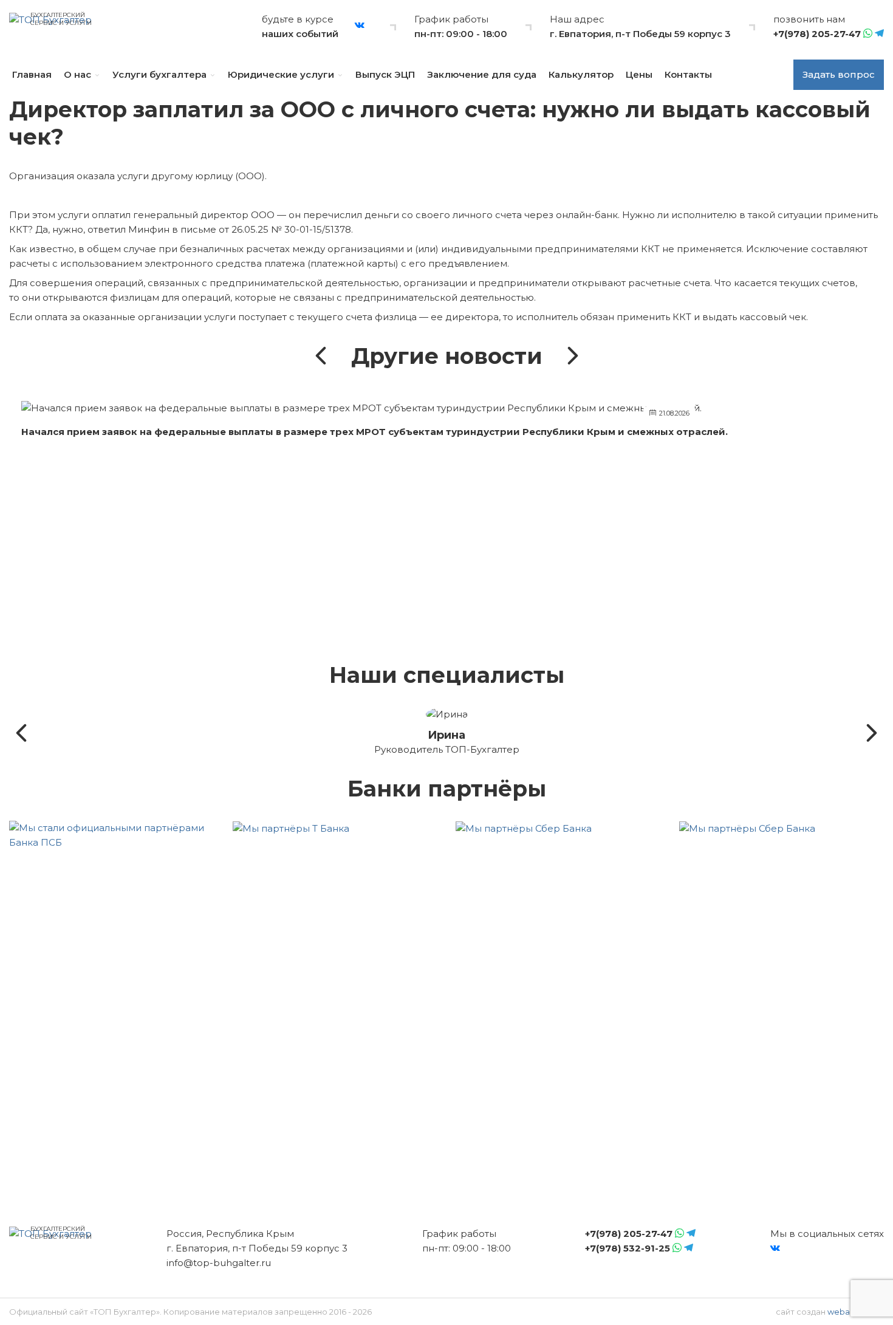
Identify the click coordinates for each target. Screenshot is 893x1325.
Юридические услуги (281, 74)
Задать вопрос (838, 74)
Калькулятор (581, 74)
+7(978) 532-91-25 (627, 1248)
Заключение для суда (481, 74)
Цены (639, 74)
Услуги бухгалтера (159, 74)
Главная (32, 74)
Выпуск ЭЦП (385, 74)
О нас (77, 74)
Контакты (688, 74)
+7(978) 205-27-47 (817, 33)
